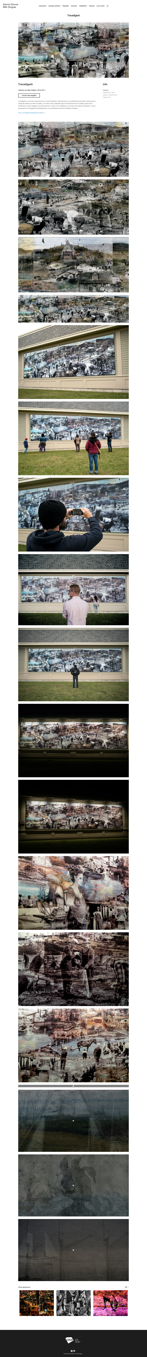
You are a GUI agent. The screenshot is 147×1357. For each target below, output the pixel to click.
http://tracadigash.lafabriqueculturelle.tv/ (31, 113)
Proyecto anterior (4, 678)
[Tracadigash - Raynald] (73, 1185)
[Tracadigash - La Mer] (73, 1250)
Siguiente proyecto (141, 678)
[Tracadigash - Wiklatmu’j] (73, 1121)
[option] (36, 1303)
